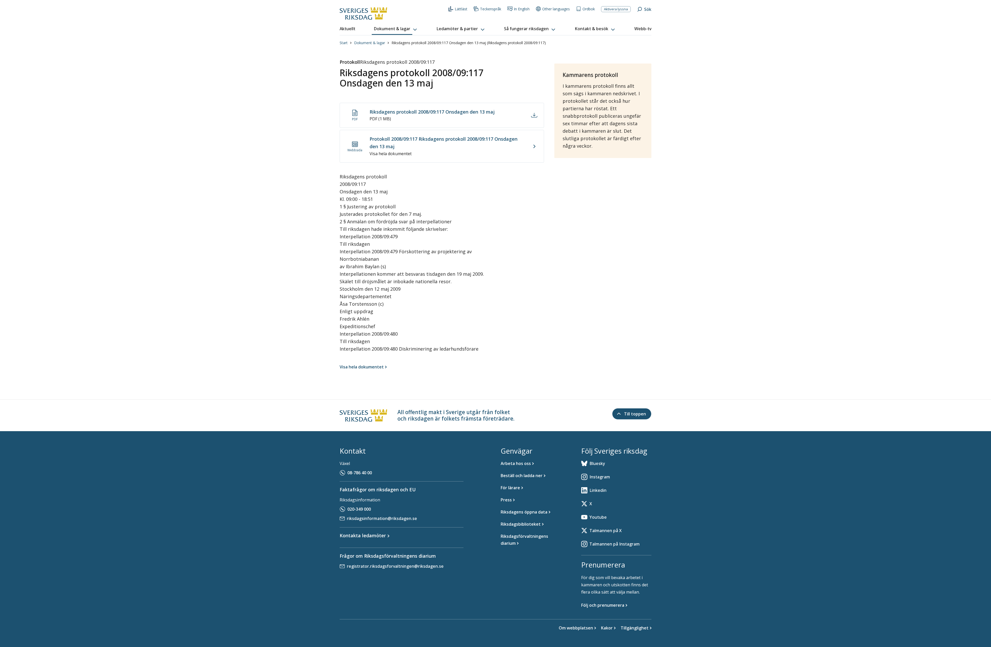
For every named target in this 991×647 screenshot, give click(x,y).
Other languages (556, 8)
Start (344, 42)
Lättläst (461, 8)
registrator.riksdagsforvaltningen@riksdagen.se (395, 566)
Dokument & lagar (369, 42)
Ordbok (588, 8)
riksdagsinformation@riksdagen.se (382, 518)
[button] (396, 29)
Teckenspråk (490, 8)
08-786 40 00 (359, 473)
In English (522, 8)
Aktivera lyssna (616, 9)
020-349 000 (359, 509)
